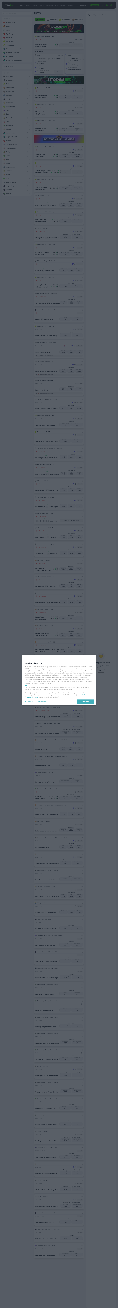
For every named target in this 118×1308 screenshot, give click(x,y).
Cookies (36, 697)
